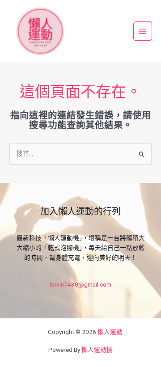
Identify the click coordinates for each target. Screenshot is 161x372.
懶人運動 (110, 331)
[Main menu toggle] (143, 31)
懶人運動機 (97, 349)
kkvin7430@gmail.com (80, 284)
